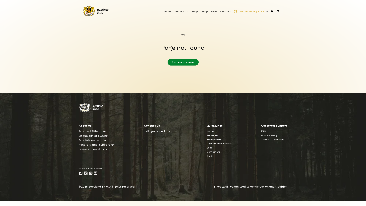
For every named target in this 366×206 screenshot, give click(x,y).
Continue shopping (183, 62)
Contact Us (213, 151)
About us (180, 11)
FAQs (214, 11)
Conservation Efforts (219, 143)
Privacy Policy (269, 135)
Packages (212, 135)
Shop (205, 11)
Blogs (195, 11)
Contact (225, 11)
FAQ (263, 131)
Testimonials (214, 139)
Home (167, 11)
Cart (209, 156)
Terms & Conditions (272, 139)
